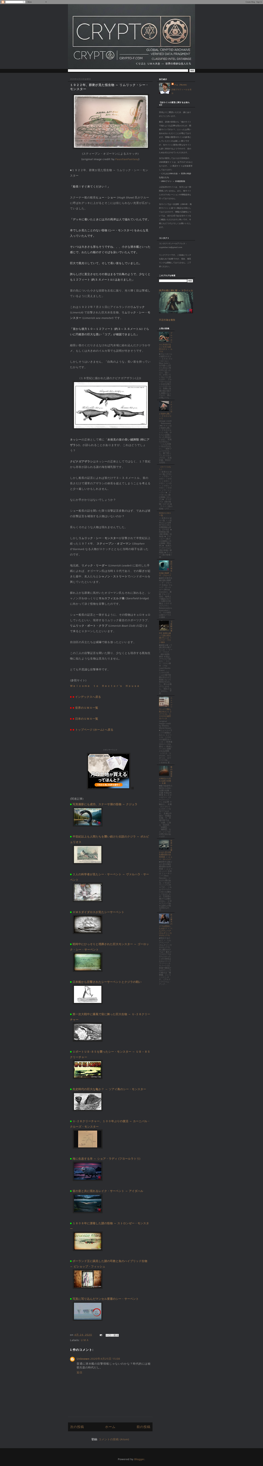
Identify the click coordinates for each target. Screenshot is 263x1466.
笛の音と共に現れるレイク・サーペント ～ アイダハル (108, 1190)
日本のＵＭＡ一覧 (86, 718)
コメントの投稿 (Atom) (114, 1439)
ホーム (110, 1427)
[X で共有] (112, 1335)
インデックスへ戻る (88, 696)
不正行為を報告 (167, 320)
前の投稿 (143, 1427)
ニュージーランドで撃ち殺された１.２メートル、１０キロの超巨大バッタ (165, 708)
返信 (79, 1372)
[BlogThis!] (109, 1335)
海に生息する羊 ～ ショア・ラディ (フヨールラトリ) (106, 1158)
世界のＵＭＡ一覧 (86, 707)
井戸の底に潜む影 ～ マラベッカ (176, 290)
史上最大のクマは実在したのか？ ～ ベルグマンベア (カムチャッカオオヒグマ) (165, 925)
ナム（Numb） (181, 85)
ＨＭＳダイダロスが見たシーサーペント (98, 912)
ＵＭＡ (84, 1340)
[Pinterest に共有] (117, 1335)
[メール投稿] (100, 1334)
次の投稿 (77, 1427)
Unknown (83, 1358)
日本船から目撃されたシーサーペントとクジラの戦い (107, 981)
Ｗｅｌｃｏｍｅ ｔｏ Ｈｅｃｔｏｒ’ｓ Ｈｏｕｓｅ (105, 685)
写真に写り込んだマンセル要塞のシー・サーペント (106, 1298)
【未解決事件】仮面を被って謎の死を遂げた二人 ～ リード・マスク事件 (165, 632)
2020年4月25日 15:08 (105, 1358)
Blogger (139, 1459)
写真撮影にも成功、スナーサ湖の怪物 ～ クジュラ (105, 804)
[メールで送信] (107, 1335)
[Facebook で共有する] (114, 1335)
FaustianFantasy (126, 159)
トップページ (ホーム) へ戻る (94, 729)
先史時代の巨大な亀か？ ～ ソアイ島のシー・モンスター (109, 1089)
